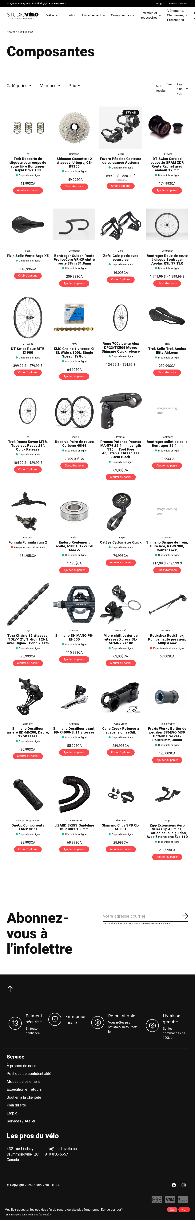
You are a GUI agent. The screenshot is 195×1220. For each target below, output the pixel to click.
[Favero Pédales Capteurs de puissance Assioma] (120, 128)
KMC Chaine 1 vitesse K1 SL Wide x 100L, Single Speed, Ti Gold (74, 352)
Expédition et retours (24, 1089)
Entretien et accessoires (148, 15)
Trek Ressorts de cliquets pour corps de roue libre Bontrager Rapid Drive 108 (27, 164)
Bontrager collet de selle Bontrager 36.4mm (167, 443)
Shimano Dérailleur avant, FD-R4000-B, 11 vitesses (74, 730)
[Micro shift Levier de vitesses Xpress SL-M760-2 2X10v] (120, 604)
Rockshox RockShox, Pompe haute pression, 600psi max (167, 639)
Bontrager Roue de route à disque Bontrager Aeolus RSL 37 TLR (167, 259)
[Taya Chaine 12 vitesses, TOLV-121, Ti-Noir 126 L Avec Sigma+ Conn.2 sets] (28, 604)
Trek (27, 154)
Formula (27, 538)
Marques (48, 86)
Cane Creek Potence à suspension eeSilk (120, 730)
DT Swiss (167, 154)
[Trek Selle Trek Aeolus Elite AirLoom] (167, 317)
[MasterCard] (157, 1201)
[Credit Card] (183, 1201)
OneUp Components (27, 821)
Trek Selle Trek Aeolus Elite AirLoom (167, 350)
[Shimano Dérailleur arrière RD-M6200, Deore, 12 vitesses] (28, 697)
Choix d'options (74, 186)
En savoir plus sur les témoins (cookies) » (28, 1214)
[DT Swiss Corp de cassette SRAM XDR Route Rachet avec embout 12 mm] (167, 128)
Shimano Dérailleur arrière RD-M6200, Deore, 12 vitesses (28, 732)
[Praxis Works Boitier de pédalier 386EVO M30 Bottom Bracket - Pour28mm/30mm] (167, 697)
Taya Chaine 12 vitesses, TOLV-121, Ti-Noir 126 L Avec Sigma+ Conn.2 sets (28, 639)
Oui (172, 1209)
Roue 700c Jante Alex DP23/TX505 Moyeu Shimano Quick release (121, 347)
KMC (74, 344)
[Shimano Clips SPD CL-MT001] (120, 794)
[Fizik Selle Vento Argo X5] (28, 224)
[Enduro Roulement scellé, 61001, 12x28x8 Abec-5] (74, 511)
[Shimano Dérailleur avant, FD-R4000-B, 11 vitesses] (74, 697)
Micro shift (121, 631)
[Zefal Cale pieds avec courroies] (120, 224)
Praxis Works (167, 724)
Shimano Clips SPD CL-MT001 (121, 827)
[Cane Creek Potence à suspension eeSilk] (120, 697)
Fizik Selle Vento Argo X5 (28, 255)
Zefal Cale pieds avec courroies (120, 257)
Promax (120, 437)
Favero (121, 154)
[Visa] (170, 1201)
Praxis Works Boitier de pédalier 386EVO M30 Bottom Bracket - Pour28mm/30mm (167, 734)
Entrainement (91, 15)
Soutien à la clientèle (24, 1097)
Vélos (50, 15)
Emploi (12, 1113)
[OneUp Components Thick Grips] (28, 794)
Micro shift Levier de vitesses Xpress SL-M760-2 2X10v (121, 639)
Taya (27, 631)
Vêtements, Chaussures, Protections (175, 15)
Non (184, 1209)
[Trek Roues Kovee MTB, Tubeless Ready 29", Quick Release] (28, 410)
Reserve (74, 437)
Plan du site (16, 1105)
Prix (72, 86)
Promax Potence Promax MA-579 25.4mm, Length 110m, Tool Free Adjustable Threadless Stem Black (120, 449)
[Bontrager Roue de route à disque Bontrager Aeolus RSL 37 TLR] (167, 224)
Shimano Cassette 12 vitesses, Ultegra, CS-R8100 (74, 162)
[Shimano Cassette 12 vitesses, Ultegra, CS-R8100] (74, 128)
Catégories (17, 86)
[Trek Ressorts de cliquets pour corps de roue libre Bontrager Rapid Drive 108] (28, 128)
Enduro (74, 538)
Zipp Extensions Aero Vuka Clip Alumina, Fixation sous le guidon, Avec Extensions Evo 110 (167, 831)
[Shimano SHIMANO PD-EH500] (74, 604)
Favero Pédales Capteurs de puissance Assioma (120, 160)
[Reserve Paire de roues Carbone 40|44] (74, 410)
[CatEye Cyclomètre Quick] (120, 511)
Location (70, 15)
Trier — (169, 86)
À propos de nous (21, 1066)
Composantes (121, 15)
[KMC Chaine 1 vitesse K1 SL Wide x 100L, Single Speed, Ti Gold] (74, 317)
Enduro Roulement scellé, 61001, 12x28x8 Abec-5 (74, 546)
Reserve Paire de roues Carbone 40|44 (74, 443)
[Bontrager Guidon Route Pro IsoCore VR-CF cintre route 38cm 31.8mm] (74, 224)
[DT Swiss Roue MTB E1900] (28, 317)
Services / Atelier (21, 1121)
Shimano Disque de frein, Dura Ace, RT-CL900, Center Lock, (167, 546)
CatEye (121, 538)
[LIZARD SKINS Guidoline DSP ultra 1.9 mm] (74, 794)
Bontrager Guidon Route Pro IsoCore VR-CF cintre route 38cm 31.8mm (74, 259)
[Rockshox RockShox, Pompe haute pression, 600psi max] (167, 604)
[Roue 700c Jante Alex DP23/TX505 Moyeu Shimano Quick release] (120, 317)
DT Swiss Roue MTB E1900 (28, 350)
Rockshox (167, 631)
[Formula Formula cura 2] (28, 511)
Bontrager (74, 251)
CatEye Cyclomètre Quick (120, 542)
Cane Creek (120, 724)
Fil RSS (55, 1185)
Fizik (27, 251)
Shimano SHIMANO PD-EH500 (74, 637)
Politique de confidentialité (29, 1073)
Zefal (121, 251)
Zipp (167, 821)
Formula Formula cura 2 (28, 542)
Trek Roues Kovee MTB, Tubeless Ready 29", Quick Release (28, 445)
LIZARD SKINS (74, 821)
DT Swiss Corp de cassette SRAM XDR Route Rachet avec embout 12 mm (167, 164)
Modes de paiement (23, 1081)
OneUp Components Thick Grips (27, 827)
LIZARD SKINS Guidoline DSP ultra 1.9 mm (74, 827)
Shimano (74, 154)
